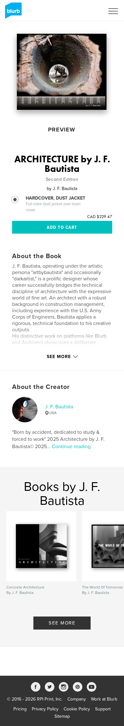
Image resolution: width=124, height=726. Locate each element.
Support (103, 709)
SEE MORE (62, 623)
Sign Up (88, 11)
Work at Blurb (104, 699)
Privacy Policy (45, 709)
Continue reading (71, 446)
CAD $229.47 (99, 216)
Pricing (20, 709)
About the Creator (41, 387)
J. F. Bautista (59, 407)
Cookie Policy (77, 709)
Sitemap (62, 716)
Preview (61, 129)
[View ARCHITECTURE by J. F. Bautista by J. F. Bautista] (62, 72)
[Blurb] (12, 13)
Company (76, 699)
